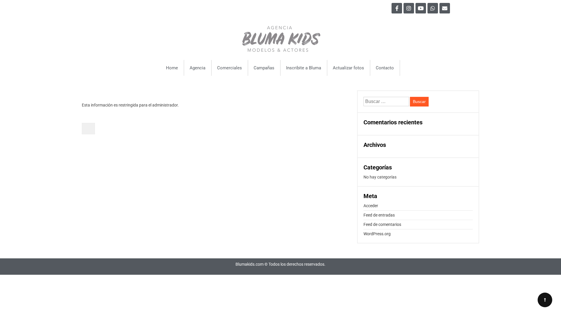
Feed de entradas (379, 215)
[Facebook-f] (397, 8)
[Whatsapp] (432, 8)
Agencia (197, 68)
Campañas (264, 68)
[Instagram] (409, 8)
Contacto (385, 68)
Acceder (370, 205)
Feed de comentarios (382, 224)
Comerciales (229, 68)
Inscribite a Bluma (303, 68)
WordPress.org (377, 233)
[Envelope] (444, 8)
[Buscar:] (386, 101)
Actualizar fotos (348, 68)
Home (172, 68)
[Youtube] (420, 8)
